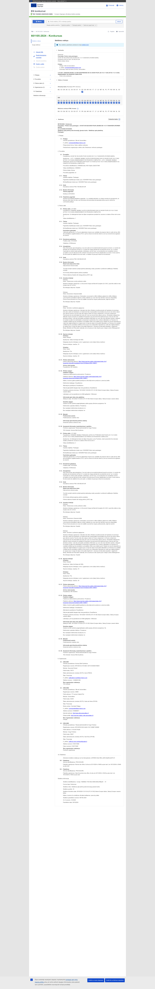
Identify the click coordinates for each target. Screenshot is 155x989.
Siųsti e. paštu (40, 64)
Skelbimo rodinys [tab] (36, 41)
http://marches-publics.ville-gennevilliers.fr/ (82, 715)
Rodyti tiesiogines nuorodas (41, 56)
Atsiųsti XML (39, 52)
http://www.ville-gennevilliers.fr (81, 713)
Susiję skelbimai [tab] (36, 44)
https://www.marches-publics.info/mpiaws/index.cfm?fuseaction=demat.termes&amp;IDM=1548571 (82, 377)
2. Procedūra (37, 79)
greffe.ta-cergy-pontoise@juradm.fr (78, 741)
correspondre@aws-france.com (73, 67)
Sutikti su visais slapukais (95, 980)
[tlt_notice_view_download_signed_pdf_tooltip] (82, 92)
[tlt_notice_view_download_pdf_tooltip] (59, 103)
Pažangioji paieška (76, 25)
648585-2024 (85, 44)
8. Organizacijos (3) (38, 87)
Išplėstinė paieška (65, 25)
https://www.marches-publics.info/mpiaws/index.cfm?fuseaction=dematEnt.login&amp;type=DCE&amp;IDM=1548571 (85, 362)
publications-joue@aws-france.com (78, 677)
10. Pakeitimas (37, 91)
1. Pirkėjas (36, 75)
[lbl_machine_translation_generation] (78, 108)
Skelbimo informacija (39, 95)
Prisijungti (111, 5)
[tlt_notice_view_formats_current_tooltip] (119, 119)
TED (32, 31)
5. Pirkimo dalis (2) (38, 83)
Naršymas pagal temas (89, 25)
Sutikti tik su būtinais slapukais (115, 980)
